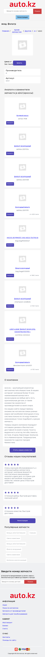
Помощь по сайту (9, 640)
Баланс (5, 625)
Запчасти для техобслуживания (15, 614)
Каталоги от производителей (14, 611)
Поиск (37, 11)
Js (35, 31)
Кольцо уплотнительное (16, 533)
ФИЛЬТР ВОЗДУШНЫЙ (22, 146)
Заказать (10, 122)
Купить (19, 63)
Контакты (6, 637)
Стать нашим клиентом (22, 450)
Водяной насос (22, 115)
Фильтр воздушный (22, 268)
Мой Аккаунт (7, 622)
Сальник (33, 533)
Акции (5, 605)
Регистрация (22, 17)
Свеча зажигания (13, 538)
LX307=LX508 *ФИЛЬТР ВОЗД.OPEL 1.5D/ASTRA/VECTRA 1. (22, 330)
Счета (5, 628)
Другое (28, 31)
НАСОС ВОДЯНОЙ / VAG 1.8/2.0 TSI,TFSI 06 (22, 237)
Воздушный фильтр (22, 207)
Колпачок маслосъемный (16, 560)
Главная (5, 31)
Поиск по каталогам (10, 608)
